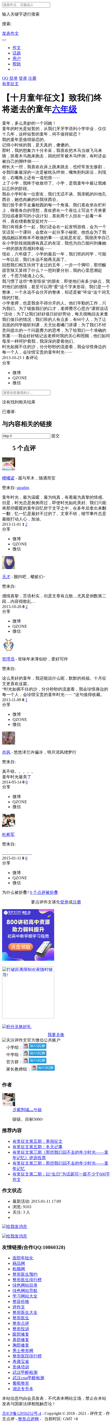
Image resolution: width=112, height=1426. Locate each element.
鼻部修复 (21, 1339)
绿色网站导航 (25, 1290)
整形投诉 (21, 1329)
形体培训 (21, 1367)
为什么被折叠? (15, 892)
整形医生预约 (25, 1274)
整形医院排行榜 (27, 1356)
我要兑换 (56, 1034)
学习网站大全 (25, 1296)
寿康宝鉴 (21, 1361)
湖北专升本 (23, 1389)
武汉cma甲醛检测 (28, 1378)
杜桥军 (8, 834)
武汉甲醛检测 (25, 1372)
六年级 (64, 109)
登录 (23, 78)
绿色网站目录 (25, 1285)
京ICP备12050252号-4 (21, 1413)
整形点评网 (28, 1419)
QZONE (20, 378)
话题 (17, 53)
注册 (32, 78)
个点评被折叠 (44, 892)
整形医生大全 (25, 1312)
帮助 (17, 64)
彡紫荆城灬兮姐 (27, 1109)
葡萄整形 (21, 1383)
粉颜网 (19, 1269)
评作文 (19, 1307)
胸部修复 (21, 1345)
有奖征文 (10, 84)
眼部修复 (21, 1334)
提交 (55, 436)
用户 (17, 58)
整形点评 (21, 1323)
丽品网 (19, 1263)
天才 (6, 577)
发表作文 (10, 33)
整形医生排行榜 (27, 1280)
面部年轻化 (23, 1258)
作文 (17, 47)
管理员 (8, 659)
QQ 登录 (10, 78)
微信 (17, 383)
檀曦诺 (8, 478)
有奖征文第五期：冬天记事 (38, 1147)
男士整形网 (23, 1350)
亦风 (6, 752)
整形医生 (21, 1318)
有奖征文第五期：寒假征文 (38, 1141)
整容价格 (21, 1301)
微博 (17, 372)
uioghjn (23, 487)
